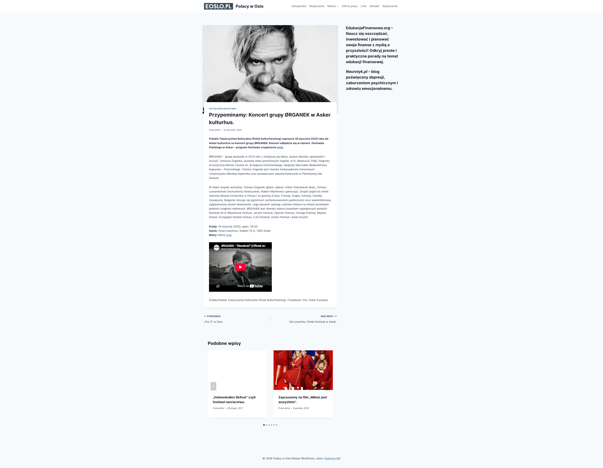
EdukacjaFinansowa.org (368, 28)
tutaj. (280, 147)
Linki (364, 6)
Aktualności (299, 6)
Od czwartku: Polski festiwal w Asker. (313, 319)
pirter (217, 130)
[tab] (264, 425)
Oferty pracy (350, 6)
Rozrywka (230, 108)
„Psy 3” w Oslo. (213, 319)
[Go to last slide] (213, 386)
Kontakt (374, 6)
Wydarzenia (316, 6)
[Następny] (327, 386)
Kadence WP (332, 458)
